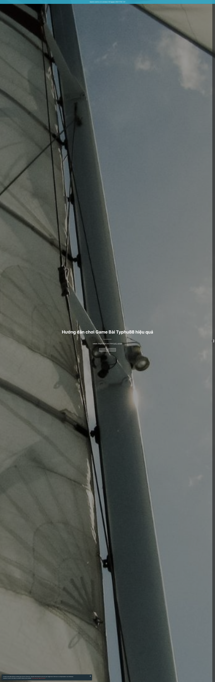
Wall (213, 341)
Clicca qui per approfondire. (39, 678)
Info (107, 349)
